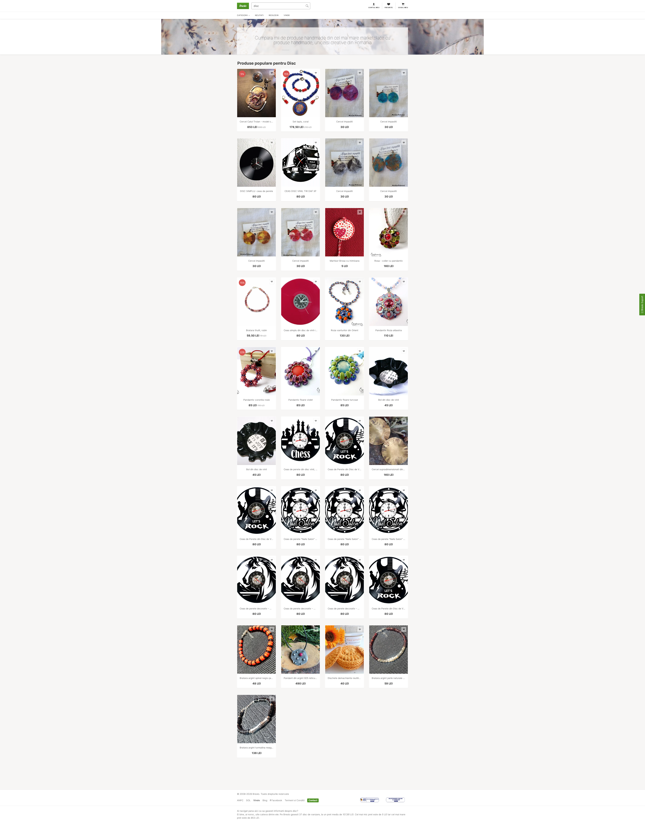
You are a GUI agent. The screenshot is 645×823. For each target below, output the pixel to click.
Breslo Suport (642, 303)
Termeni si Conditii (295, 800)
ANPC (240, 800)
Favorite (389, 7)
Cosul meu (403, 7)
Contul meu (374, 7)
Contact (313, 800)
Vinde (256, 800)
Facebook (276, 800)
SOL (248, 800)
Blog (265, 800)
